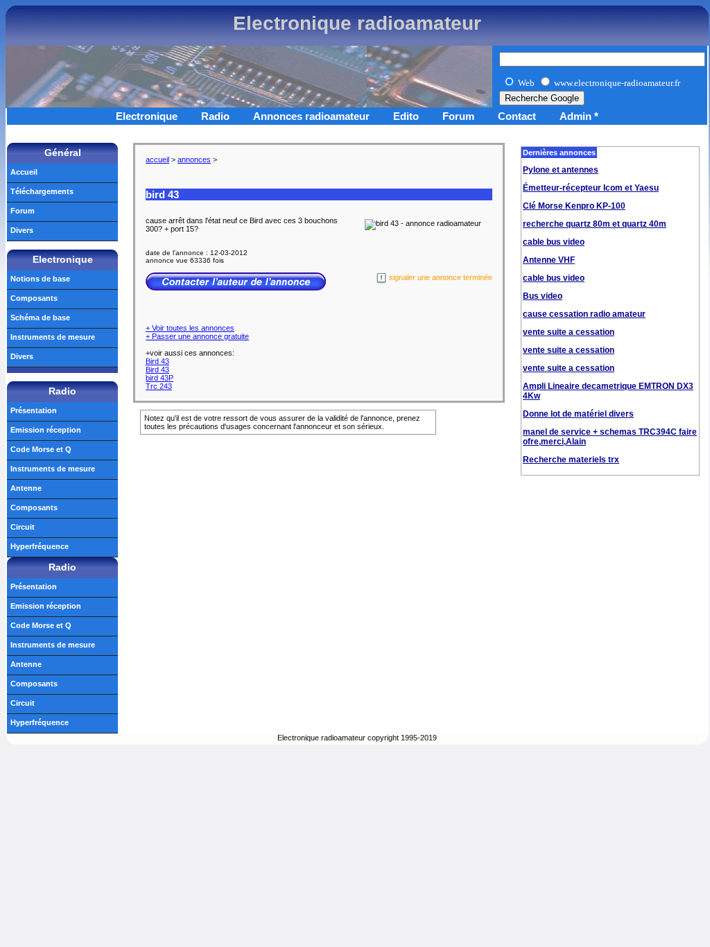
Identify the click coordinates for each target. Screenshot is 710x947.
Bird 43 (157, 361)
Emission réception (45, 430)
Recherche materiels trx (571, 459)
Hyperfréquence (39, 546)
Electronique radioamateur (357, 23)
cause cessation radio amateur (584, 314)
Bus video (542, 296)
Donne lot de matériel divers (578, 414)
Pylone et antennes (560, 170)
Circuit (22, 527)
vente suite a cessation (568, 332)
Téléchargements (41, 191)
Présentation (33, 410)
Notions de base (40, 279)
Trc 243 (159, 386)
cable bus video (554, 242)
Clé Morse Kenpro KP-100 (574, 206)
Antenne (26, 488)
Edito (406, 116)
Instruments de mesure (52, 337)
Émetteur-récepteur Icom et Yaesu (591, 188)
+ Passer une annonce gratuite (197, 336)
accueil (157, 159)
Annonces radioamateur (311, 116)
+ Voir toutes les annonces (190, 328)
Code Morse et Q (40, 449)
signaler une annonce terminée (439, 277)
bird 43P (159, 378)
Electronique (147, 116)
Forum (458, 116)
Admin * (579, 116)
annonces (194, 159)
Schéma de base (40, 317)
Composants (34, 298)
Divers (21, 230)
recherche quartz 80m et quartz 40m (594, 224)
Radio (215, 116)
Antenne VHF (549, 260)
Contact (517, 116)
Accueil (23, 172)
